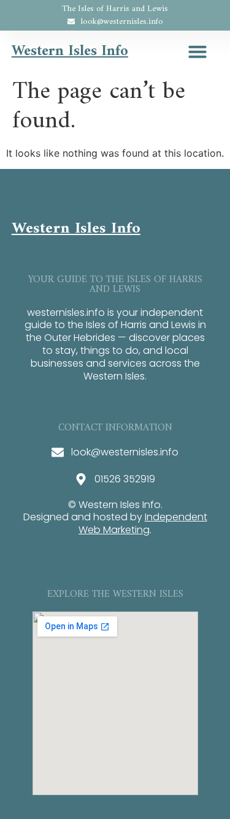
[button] (197, 51)
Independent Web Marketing (143, 523)
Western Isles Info (70, 51)
